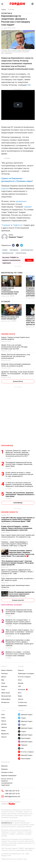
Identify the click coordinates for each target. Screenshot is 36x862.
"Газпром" (6, 225)
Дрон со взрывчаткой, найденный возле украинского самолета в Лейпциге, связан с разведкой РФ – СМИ (17, 571)
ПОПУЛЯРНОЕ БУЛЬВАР (11, 605)
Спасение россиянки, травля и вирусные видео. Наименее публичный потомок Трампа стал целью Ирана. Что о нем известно (17, 553)
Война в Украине (6, 670)
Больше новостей (18, 600)
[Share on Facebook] (13, 245)
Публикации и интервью (26, 673)
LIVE (19, 686)
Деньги (12, 296)
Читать (29, 260)
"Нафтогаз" (18, 225)
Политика (11, 9)
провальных (21, 201)
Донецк (3, 724)
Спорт (3, 683)
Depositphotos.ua (6, 823)
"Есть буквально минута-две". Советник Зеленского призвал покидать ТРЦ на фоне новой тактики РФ (17, 563)
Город (3, 710)
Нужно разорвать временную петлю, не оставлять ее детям (16, 365)
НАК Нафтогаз (14, 250)
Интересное (5, 702)
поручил (5, 188)
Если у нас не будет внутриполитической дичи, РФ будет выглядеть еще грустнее (14, 347)
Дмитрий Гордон (26, 714)
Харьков (4, 727)
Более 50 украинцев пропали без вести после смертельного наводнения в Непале (21, 594)
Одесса (3, 721)
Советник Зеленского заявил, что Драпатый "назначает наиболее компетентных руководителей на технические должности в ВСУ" (18, 453)
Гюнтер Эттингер (21, 253)
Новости (4, 666)
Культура (4, 686)
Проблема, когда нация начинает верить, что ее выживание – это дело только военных (17, 373)
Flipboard (24, 745)
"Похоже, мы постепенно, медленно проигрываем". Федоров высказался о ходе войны (20, 494)
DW (28, 85)
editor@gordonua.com (12, 796)
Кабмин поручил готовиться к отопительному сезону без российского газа (10, 291)
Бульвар (5, 302)
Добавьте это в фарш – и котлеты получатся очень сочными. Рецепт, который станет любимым (18, 653)
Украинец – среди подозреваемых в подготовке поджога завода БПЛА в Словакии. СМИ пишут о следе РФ (14, 543)
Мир (2, 680)
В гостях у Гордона (24, 676)
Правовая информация (8, 775)
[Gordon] (17, 4)
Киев (3, 714)
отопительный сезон (27, 250)
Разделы (21, 666)
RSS (22, 748)
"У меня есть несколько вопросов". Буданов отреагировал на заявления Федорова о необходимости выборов (20, 484)
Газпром (4, 250)
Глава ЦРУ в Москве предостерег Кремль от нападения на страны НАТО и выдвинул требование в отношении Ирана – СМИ (18, 519)
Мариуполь (5, 733)
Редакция (4, 769)
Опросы (20, 699)
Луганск (4, 737)
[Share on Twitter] (17, 245)
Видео (20, 696)
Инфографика (5, 699)
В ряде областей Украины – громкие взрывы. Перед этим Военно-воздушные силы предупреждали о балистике (16, 528)
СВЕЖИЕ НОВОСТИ (9, 512)
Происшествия (6, 696)
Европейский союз (7, 253)
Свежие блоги (8, 334)
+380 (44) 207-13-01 (12, 791)
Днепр (3, 730)
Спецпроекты (22, 705)
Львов (3, 717)
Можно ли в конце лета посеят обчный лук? (10, 318)
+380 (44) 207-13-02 (12, 794)
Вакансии (4, 766)
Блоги (20, 680)
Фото (19, 692)
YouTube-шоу (22, 702)
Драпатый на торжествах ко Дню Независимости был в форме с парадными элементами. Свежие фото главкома (19, 642)
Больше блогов (18, 381)
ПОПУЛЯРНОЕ (7, 445)
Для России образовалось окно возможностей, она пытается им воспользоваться (15, 356)
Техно (3, 689)
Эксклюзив (21, 689)
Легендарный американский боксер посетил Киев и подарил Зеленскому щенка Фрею (19, 464)
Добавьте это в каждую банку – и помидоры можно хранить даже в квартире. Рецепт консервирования (19, 621)
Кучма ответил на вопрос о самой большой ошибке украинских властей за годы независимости (19, 474)
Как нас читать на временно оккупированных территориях (7, 782)
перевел (28, 207)
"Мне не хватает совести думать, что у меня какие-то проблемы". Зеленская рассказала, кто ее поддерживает (20, 632)
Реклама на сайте (7, 772)
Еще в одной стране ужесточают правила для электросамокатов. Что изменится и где (17, 536)
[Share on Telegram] (21, 245)
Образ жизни (5, 692)
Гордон (3, 9)
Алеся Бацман (25, 738)
